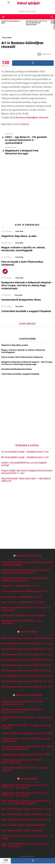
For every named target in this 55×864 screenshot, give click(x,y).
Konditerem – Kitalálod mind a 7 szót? (20, 586)
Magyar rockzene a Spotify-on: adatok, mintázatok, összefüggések (36, 22)
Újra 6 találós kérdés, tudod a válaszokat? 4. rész (26, 809)
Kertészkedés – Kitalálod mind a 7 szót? (21, 597)
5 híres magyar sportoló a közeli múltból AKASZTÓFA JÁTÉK (21, 761)
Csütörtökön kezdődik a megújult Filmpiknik (26, 311)
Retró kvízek (29, 632)
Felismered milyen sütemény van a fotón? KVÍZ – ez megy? (27, 837)
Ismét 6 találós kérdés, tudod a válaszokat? (23, 825)
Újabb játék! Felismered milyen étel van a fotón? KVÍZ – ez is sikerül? (25, 845)
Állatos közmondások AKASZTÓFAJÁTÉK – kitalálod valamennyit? (23, 702)
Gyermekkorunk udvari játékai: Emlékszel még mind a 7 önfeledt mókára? (27, 563)
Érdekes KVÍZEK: (28, 445)
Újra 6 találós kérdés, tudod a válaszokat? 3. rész (26, 814)
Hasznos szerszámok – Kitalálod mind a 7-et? (24, 591)
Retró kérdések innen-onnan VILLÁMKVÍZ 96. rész (26, 670)
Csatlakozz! (27, 323)
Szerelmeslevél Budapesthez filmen (21, 299)
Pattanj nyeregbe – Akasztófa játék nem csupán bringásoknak (25, 740)
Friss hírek (19, 231)
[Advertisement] (27, 190)
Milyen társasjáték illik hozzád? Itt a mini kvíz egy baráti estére (26, 608)
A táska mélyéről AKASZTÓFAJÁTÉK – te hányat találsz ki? (25, 769)
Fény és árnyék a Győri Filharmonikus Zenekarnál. (22, 263)
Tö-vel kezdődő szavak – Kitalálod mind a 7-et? (25, 452)
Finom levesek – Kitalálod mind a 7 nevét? (22, 602)
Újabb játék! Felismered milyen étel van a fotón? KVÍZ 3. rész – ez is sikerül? (25, 786)
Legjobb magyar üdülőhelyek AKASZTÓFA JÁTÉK (25, 754)
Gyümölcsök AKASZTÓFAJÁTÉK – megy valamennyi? (21, 622)
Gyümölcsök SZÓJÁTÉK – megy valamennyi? (23, 615)
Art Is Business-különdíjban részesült (29, 117)
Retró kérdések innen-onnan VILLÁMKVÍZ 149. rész (26, 660)
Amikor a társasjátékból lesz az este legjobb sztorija (23, 464)
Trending (5, 271)
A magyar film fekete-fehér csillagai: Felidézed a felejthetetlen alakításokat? (25, 579)
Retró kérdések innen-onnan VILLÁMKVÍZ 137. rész (26, 649)
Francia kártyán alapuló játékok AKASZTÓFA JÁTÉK (27, 733)
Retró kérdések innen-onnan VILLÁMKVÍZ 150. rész (26, 665)
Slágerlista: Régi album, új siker (19, 236)
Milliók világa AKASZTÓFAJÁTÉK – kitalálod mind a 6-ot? (26, 718)
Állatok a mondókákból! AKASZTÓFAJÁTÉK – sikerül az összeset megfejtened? (27, 747)
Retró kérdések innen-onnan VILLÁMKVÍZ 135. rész (26, 643)
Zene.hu (25, 124)
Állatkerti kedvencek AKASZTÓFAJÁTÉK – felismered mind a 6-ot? (22, 710)
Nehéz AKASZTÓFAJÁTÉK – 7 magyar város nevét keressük (26, 726)
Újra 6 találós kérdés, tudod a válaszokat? (22, 830)
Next (53, 24)
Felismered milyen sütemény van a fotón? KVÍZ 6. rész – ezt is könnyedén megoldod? (26, 802)
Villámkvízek (29, 778)
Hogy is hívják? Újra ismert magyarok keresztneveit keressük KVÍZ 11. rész (27, 471)
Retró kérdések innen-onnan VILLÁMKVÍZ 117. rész (26, 654)
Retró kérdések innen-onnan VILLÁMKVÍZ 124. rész (26, 676)
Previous (1, 24)
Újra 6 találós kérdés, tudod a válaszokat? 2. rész (26, 820)
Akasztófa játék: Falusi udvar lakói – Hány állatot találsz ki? (26, 479)
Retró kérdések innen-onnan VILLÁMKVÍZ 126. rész (26, 681)
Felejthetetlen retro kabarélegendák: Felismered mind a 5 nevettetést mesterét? (25, 571)
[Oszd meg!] (33, 860)
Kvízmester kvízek (28, 556)
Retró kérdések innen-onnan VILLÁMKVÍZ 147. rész (26, 687)
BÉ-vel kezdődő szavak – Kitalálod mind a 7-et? (25, 457)
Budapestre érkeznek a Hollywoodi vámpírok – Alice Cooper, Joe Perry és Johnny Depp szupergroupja (27, 285)
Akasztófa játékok (29, 695)
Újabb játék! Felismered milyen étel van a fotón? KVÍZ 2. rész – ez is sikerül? (25, 794)
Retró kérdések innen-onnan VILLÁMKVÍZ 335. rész (26, 638)
